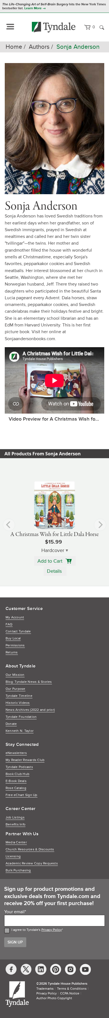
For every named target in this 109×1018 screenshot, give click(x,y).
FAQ (9, 624)
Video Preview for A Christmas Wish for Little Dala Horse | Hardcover (56, 419)
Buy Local (13, 638)
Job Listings (15, 817)
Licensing (13, 856)
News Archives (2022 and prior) (30, 710)
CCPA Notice (69, 993)
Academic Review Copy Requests (32, 863)
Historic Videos (18, 703)
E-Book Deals (16, 781)
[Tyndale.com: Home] (54, 27)
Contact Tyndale (18, 631)
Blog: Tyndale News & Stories (29, 682)
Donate (11, 724)
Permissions (15, 645)
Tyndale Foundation (21, 717)
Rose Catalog (16, 788)
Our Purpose (15, 689)
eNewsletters (16, 753)
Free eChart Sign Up (21, 795)
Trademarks (45, 989)
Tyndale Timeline (19, 696)
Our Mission (15, 675)
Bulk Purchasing (18, 870)
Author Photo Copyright (54, 998)
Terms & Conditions (72, 989)
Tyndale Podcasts (19, 767)
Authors (39, 47)
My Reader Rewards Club (25, 760)
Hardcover (52, 550)
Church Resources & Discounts (30, 849)
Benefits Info (15, 824)
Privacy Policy (51, 930)
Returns (12, 652)
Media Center (16, 842)
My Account (15, 617)
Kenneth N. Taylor (20, 731)
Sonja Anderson (77, 47)
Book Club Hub (17, 774)
